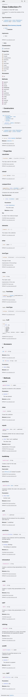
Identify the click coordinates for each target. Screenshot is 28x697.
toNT (10, 616)
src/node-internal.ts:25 (11, 286)
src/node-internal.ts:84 (11, 505)
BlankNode (19, 20)
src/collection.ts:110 (11, 618)
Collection (4, 4)
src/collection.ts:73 (11, 372)
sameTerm (13, 503)
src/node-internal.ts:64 (11, 450)
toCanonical (13, 573)
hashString (13, 474)
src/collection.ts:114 (11, 688)
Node (10, 20)
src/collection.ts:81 (11, 401)
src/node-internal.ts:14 (11, 301)
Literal (14, 21)
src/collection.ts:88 (11, 419)
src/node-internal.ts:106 (12, 597)
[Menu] (24, 1)
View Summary (12, 25)
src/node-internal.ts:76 (11, 476)
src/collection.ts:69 (11, 357)
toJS (12, 336)
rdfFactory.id (7, 471)
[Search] (22, 1)
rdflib (3, 1)
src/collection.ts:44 (11, 39)
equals (12, 448)
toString (11, 638)
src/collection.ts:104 (11, 554)
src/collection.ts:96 (11, 524)
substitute (11, 552)
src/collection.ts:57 (11, 247)
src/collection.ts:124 (11, 640)
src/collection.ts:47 (11, 314)
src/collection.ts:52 (11, 220)
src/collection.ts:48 (11, 267)
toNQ (12, 595)
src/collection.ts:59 (11, 145)
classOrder (11, 164)
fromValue (13, 299)
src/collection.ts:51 (11, 178)
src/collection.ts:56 (11, 235)
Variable (19, 21)
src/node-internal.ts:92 (11, 575)
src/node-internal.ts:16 (11, 338)
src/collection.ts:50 (11, 166)
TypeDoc (11, 695)
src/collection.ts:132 (11, 667)
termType (11, 265)
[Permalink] (10, 111)
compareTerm (12, 218)
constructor (11, 143)
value (12, 284)
